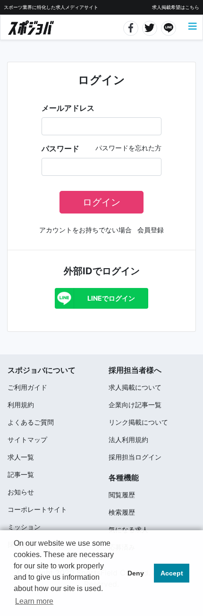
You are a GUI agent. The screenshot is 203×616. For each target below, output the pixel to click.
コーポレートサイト (37, 509)
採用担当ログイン (135, 457)
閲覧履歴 (122, 495)
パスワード (60, 148)
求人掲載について (135, 387)
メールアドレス (68, 108)
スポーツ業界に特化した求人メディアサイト (51, 7)
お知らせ (21, 492)
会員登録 (150, 230)
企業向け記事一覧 (135, 405)
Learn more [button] (34, 601)
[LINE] (168, 27)
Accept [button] (172, 573)
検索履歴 (122, 512)
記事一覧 (21, 474)
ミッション (24, 527)
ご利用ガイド (27, 387)
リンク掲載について (138, 422)
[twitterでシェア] (149, 27)
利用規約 (21, 405)
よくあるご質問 (31, 422)
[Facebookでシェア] (131, 27)
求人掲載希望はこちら (175, 7)
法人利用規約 (128, 439)
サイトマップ (27, 439)
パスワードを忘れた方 (128, 148)
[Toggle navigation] (193, 26)
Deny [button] (135, 573)
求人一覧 (21, 457)
